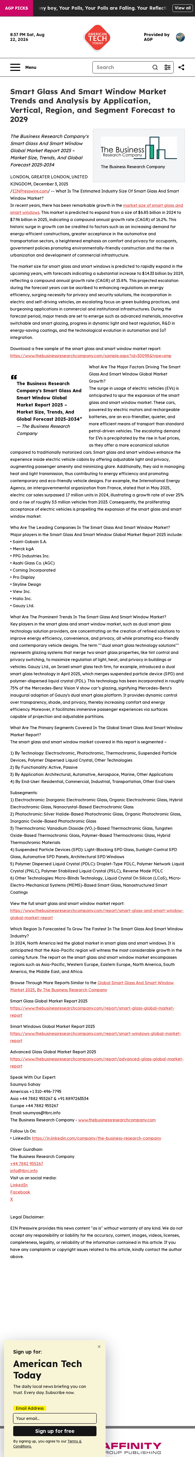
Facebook (20, 1192)
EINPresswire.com (30, 191)
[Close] (99, 1346)
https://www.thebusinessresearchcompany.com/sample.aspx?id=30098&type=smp (90, 355)
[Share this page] (181, 67)
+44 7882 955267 (26, 1163)
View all (183, 7)
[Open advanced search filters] (167, 67)
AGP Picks (16, 8)
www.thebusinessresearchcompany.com (117, 1119)
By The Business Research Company (72, 989)
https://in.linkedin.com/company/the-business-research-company (96, 1138)
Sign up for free (54, 1431)
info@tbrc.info (24, 1170)
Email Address (30, 1408)
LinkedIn (19, 1184)
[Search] (155, 67)
